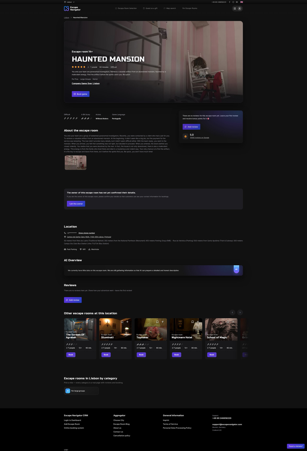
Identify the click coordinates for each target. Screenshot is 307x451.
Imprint (166, 420)
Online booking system (74, 428)
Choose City (118, 420)
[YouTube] (237, 2)
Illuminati (107, 337)
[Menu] (237, 8)
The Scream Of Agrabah (75, 336)
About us (117, 428)
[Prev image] (232, 312)
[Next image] (240, 312)
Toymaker (142, 337)
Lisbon (66, 17)
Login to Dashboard (72, 420)
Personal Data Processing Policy (177, 428)
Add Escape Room (72, 424)
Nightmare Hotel (182, 337)
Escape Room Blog (121, 424)
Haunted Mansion (80, 17)
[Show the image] (75, 162)
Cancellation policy (121, 435)
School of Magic (217, 337)
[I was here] (92, 321)
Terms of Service (170, 424)
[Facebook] (230, 2)
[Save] (86, 321)
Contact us (118, 432)
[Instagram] (233, 2)
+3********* (72, 233)
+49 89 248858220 (219, 2)
